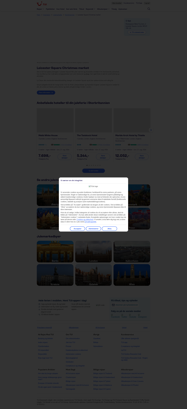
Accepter (77, 229)
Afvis (109, 229)
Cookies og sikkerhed (85, 219)
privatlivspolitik (90, 222)
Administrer (93, 229)
